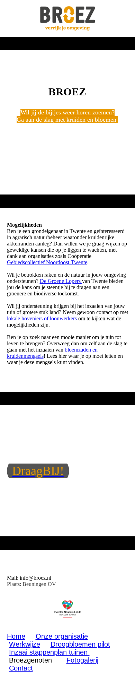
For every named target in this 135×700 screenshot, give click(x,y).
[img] (67, 18)
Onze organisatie (62, 636)
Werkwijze (24, 644)
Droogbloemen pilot (80, 644)
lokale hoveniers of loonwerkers (42, 318)
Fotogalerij (82, 660)
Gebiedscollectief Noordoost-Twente (47, 262)
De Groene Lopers (61, 281)
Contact (21, 668)
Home (16, 636)
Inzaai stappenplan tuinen (49, 652)
